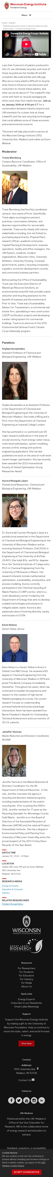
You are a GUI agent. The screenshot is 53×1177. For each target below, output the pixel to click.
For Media (26, 982)
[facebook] (11, 1100)
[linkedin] (41, 1100)
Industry (6, 892)
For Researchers (26, 968)
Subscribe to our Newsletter (26, 1002)
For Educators (26, 975)
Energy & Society (10, 885)
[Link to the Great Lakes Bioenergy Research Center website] (26, 955)
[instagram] (34, 1100)
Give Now (26, 1043)
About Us (26, 986)
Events (11, 23)
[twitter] (19, 1100)
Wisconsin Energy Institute (28, 4)
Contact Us (24, 1080)
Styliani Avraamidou (12, 903)
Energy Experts (26, 999)
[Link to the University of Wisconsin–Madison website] (26, 933)
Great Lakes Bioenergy (26, 1006)
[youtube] (26, 1100)
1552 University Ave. (25, 1069)
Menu (24, 15)
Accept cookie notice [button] (26, 1172)
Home (4, 23)
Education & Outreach (12, 889)
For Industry (26, 979)
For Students (26, 971)
